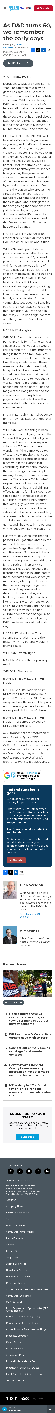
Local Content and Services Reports (25, 1374)
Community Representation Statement (27, 1289)
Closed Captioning (16, 1342)
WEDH (9, 1188)
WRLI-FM (36, 1191)
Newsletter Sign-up (16, 1270)
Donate (45, 8)
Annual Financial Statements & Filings (26, 1329)
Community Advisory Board (21, 1232)
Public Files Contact (15, 1194)
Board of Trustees (15, 1225)
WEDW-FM (11, 1191)
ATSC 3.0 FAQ (31, 1194)
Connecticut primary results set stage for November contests (29, 1051)
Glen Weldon (12, 46)
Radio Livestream (15, 1283)
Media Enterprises (15, 1238)
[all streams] (51, 1409)
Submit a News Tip (16, 1264)
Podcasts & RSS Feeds (18, 1277)
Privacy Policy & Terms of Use (22, 1323)
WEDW (24, 1188)
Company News (14, 1206)
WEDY (32, 1188)
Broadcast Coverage (17, 1336)
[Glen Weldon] (10, 890)
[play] (5, 1409)
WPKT (28, 1191)
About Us (11, 1200)
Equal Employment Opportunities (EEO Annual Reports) (27, 1309)
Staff (8, 1219)
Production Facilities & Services (22, 1368)
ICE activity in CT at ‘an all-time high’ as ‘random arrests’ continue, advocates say (30, 1090)
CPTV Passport (14, 1302)
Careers (10, 1245)
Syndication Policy (16, 1355)
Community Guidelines (18, 1296)
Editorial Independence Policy (22, 1361)
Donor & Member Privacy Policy (23, 1317)
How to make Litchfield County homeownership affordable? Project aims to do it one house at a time (29, 1070)
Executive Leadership (17, 1213)
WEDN (17, 1188)
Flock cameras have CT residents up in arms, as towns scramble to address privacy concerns (29, 1019)
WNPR (21, 1191)
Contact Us (12, 1251)
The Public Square (15, 1380)
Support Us (12, 1257)
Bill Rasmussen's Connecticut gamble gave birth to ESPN (30, 1036)
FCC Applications (15, 1348)
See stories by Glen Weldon (31, 915)
